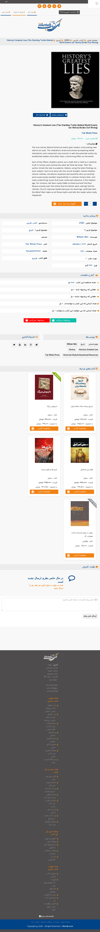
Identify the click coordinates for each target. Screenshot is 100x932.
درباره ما (56, 922)
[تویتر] (39, 6)
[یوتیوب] (44, 6)
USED (66, 40)
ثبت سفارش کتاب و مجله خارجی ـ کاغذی (50, 708)
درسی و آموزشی (50, 895)
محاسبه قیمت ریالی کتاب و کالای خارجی (51, 726)
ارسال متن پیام (90, 616)
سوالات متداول (46, 922)
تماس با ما (35, 922)
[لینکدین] (49, 6)
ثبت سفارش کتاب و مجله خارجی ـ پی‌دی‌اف (50, 717)
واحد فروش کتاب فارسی (53, 868)
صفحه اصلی (92, 40)
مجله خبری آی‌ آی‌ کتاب (52, 833)
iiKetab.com (67, 926)
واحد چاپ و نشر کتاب (51, 771)
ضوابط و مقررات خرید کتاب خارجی (50, 753)
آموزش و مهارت (50, 838)
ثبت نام (31, 12)
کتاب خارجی (78, 40)
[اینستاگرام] (54, 6)
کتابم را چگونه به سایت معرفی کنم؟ (50, 907)
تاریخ (58, 40)
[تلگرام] (59, 6)
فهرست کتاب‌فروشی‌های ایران (50, 883)
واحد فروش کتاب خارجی (52, 699)
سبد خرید (5, 12)
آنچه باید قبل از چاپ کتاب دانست (50, 803)
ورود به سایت (18, 12)
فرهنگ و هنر (51, 841)
